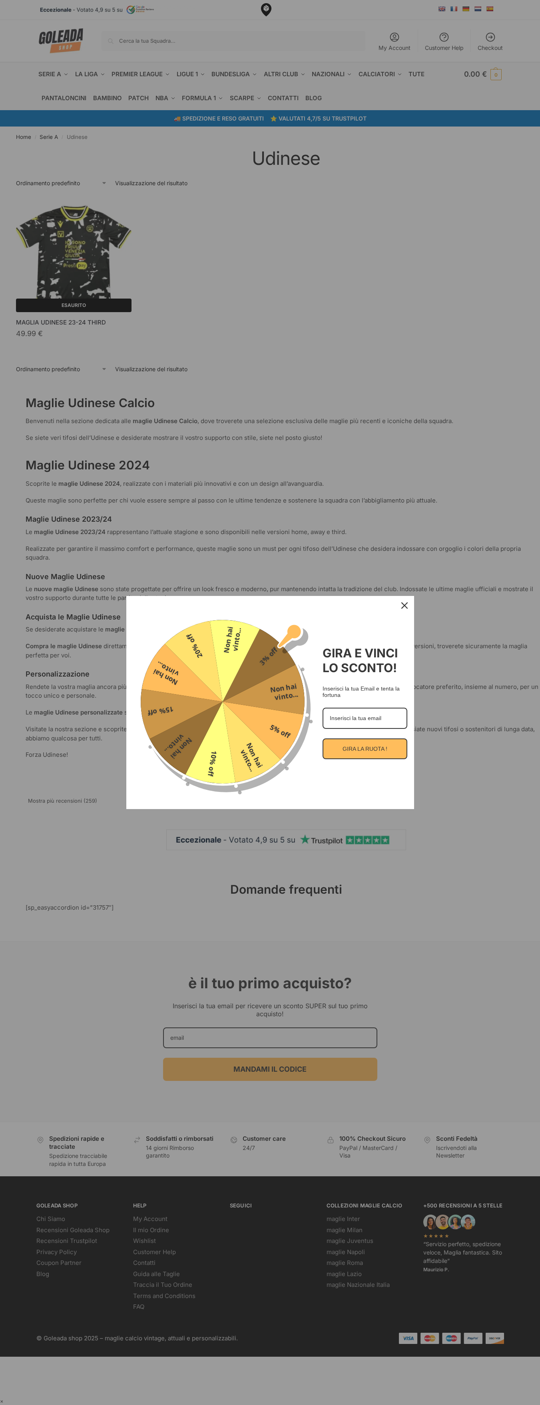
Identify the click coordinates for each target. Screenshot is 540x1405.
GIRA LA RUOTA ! (365, 749)
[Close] (404, 605)
